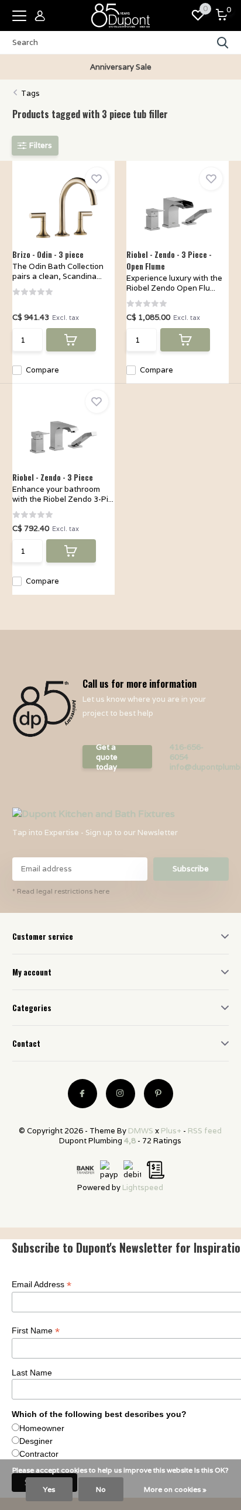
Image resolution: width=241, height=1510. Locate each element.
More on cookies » (175, 1489)
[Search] (223, 43)
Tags (30, 93)
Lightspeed (142, 1187)
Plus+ (171, 1131)
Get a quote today (107, 756)
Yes (49, 1489)
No (101, 1489)
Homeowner (41, 1428)
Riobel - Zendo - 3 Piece (52, 477)
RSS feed (205, 1131)
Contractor (38, 1454)
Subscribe (191, 869)
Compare (42, 370)
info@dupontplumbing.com (196, 767)
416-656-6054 (187, 752)
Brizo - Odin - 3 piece (48, 254)
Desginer (36, 1441)
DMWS (140, 1131)
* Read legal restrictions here (60, 891)
